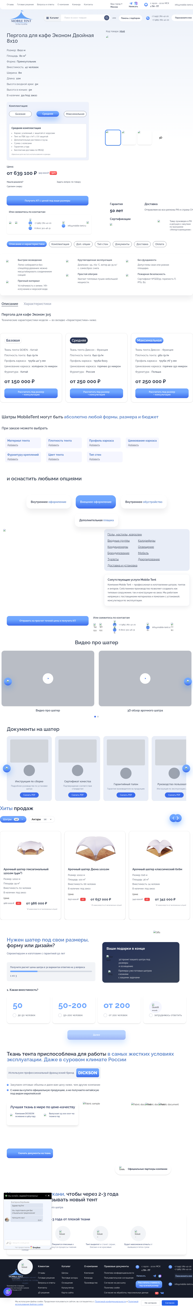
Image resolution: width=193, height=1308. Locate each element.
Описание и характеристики (27, 243)
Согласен (169, 1303)
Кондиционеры (118, 547)
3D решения (43, 1293)
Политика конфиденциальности (119, 1273)
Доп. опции (83, 244)
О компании (63, 4)
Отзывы (10, 4)
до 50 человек (26, 1015)
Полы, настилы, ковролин (125, 534)
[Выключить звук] (46, 1196)
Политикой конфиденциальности (110, 1301)
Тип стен (102, 244)
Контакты (88, 4)
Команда (76, 4)
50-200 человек (73, 1015)
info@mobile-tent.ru (77, 226)
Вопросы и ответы (45, 4)
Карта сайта (67, 1293)
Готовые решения (25, 4)
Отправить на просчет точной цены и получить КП (47, 620)
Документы (122, 244)
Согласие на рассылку (115, 1283)
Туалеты (113, 559)
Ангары (39, 819)
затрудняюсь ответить (168, 1015)
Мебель (143, 553)
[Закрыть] (49, 1196)
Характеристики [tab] (37, 303)
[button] (30, 875)
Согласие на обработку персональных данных (126, 1293)
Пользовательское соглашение (119, 1278)
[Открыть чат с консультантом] (7, 1292)
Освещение (146, 547)
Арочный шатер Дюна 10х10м (88, 869)
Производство (90, 1283)
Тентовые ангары (70, 1278)
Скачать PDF (29, 795)
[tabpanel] (96, 317)
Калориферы (146, 540)
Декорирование (149, 559)
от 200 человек (118, 1015)
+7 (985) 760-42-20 (42, 223)
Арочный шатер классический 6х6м (157, 869)
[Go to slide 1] (95, 716)
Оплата (159, 244)
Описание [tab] (10, 303)
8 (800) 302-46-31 (42, 228)
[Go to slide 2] (98, 716)
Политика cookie (112, 1288)
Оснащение (67, 1283)
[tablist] (26, 303)
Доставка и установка (122, 565)
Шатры (10, 819)
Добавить (12, 445)
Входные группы (119, 540)
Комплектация (60, 244)
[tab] (48, 502)
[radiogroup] (96, 1009)
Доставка (142, 244)
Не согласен (151, 1303)
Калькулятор (68, 1288)
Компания (89, 1273)
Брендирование (118, 553)
